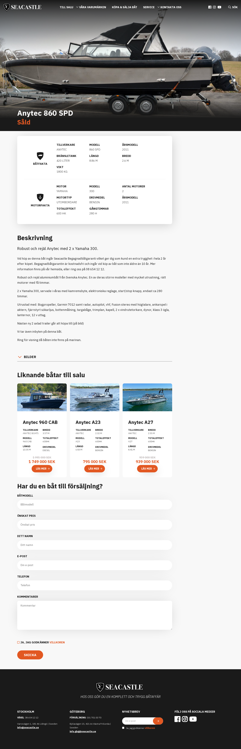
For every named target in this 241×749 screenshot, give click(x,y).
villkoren (57, 642)
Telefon (23, 576)
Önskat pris (26, 516)
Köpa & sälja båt (124, 7)
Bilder (30, 357)
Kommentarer (27, 596)
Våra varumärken (92, 7)
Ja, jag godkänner (42, 642)
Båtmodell (25, 495)
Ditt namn (25, 536)
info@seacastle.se (28, 727)
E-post (22, 556)
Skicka (30, 655)
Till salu (66, 7)
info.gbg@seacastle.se (83, 731)
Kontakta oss (171, 7)
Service (149, 7)
